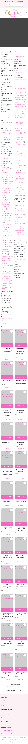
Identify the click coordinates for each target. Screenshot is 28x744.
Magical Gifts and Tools (20, 202)
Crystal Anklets (6, 176)
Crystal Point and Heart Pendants (7, 219)
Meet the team (5, 705)
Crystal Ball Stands (7, 181)
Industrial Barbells (19, 95)
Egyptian (16, 51)
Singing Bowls (17, 250)
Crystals (3, 165)
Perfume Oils (17, 244)
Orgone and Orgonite (5, 262)
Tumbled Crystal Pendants (7, 225)
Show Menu (2, 12)
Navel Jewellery (19, 97)
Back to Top (15, 737)
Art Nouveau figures (6, 117)
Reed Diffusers (18, 56)
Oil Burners (16, 241)
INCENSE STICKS (18, 72)
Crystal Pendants (6, 217)
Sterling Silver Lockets (21, 157)
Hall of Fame (17, 69)
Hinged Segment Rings (20, 92)
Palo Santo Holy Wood (19, 243)
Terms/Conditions (5, 700)
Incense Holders (18, 75)
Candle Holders (5, 161)
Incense (16, 70)
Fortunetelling (18, 217)
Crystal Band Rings (7, 178)
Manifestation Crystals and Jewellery (5, 253)
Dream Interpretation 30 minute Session (7, 586)
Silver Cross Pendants (19, 154)
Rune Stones (5, 139)
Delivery (3, 716)
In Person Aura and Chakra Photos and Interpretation (7, 614)
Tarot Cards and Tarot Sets (6, 133)
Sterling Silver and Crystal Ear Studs (20, 145)
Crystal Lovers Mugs (6, 300)
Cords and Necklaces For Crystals (5, 172)
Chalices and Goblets (20, 210)
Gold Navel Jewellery (20, 85)
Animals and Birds (5, 109)
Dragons (3, 317)
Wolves (16, 271)
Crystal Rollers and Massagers (7, 248)
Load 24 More (10, 690)
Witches (16, 269)
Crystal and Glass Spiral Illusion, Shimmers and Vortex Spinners (7, 296)
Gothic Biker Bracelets (19, 186)
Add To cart (7, 345)
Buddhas (3, 144)
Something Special (19, 254)
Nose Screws (18, 112)
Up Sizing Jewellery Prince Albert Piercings (20, 118)
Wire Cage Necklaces (6, 232)
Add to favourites (11, 331)
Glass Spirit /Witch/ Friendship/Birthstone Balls (6, 307)
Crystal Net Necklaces (6, 228)
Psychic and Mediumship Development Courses (7, 68)
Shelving (17, 238)
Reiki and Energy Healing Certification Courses (6, 75)
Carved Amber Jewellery (19, 138)
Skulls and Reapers (18, 252)
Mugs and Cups (19, 229)
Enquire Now (20, 377)
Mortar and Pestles (19, 227)
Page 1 (21, 690)
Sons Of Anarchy (19, 177)
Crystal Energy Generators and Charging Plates (6, 206)
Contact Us (12, 1)
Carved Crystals (6, 190)
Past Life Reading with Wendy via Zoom (7, 557)
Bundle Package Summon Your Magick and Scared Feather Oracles (20, 352)
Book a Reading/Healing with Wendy (6, 59)
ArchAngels (4, 79)
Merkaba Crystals (6, 256)
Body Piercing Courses (7, 93)
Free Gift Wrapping (18, 61)
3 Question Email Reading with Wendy (20, 557)
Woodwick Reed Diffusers (6, 157)
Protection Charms (19, 234)
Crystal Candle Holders (6, 200)
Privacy (3, 704)
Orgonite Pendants (8, 265)
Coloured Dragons (7, 318)
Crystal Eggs (5, 203)
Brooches (18, 136)
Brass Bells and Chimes (20, 205)
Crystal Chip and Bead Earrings (6, 187)
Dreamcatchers (5, 315)
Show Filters (7, 323)
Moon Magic (18, 236)
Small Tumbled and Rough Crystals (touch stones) (7, 276)
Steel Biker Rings (20, 189)
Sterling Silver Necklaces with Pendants (19, 162)
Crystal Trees (5, 244)
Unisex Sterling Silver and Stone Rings (21, 173)
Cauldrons (17, 209)
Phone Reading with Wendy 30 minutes (20, 528)
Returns (3, 717)
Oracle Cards (5, 130)
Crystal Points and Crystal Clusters (6, 239)
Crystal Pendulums (7, 235)
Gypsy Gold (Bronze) (20, 178)
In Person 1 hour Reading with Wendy (20, 442)
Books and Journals (6, 119)
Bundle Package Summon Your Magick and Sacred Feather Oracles (7, 412)
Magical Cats (18, 221)
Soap (15, 264)
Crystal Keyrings (6, 213)
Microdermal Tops (19, 99)
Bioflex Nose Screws (20, 104)
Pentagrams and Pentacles (19, 231)
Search (21, 5)
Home (6, 1)
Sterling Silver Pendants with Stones (19, 169)
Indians (16, 81)
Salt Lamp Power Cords (7, 291)
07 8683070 (7, 731)
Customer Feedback (6, 702)
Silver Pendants (20, 165)
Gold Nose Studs (19, 110)
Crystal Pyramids (6, 242)
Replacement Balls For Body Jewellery (20, 114)
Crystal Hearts (5, 215)
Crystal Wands (6, 246)
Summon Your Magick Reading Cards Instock (7, 350)
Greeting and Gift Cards (20, 65)
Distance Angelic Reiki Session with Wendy (7, 673)
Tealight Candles (5, 163)
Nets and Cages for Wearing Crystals (7, 259)
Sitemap (9, 737)
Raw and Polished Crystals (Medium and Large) (6, 271)
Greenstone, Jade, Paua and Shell (7, 281)
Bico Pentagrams (19, 195)
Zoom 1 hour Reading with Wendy (20, 410)
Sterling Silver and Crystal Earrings (20, 142)
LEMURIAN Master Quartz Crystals (6, 168)
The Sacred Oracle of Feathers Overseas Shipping (20, 382)
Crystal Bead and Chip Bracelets (6, 184)
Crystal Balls (5, 179)
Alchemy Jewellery (6, 115)
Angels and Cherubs (6, 100)
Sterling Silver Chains (21, 150)
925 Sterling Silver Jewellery (19, 129)
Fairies (15, 59)
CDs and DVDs (5, 142)
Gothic (16, 219)
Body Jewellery (18, 83)
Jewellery (16, 127)
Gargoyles (16, 63)
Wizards (16, 277)
